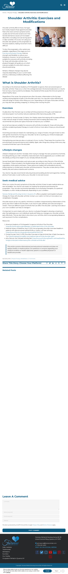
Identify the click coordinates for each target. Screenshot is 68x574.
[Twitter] (41, 552)
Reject (56, 571)
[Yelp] (50, 556)
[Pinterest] (59, 552)
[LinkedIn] (54, 552)
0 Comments (32, 258)
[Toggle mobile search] (61, 5)
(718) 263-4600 (41, 545)
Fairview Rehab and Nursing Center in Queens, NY (19, 194)
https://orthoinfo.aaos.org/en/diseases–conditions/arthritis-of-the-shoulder (30, 226)
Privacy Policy (36, 525)
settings (8, 572)
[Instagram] (46, 552)
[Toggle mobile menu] (65, 5)
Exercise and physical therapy (12, 53)
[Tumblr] (63, 552)
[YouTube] (50, 552)
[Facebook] (37, 552)
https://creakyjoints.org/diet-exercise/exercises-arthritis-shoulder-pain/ (31, 236)
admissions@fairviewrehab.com (47, 543)
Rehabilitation (24, 258)
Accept (47, 571)
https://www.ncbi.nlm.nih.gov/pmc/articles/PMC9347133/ (24, 232)
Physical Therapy (12, 12)
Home (4, 12)
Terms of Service (47, 525)
